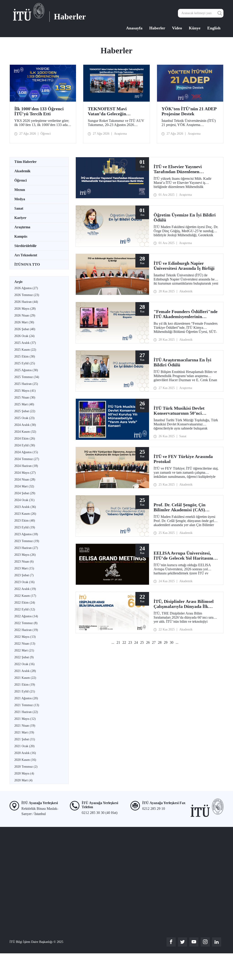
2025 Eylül (24, 363)
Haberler (157, 28)
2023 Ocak (24, 582)
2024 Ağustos (26, 452)
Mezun (19, 190)
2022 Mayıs (25, 636)
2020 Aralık (25, 753)
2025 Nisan (24, 397)
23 (130, 642)
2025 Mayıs (25, 390)
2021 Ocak (24, 746)
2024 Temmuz (26, 459)
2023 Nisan (24, 561)
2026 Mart (24, 322)
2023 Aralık (25, 507)
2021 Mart (24, 732)
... (112, 642)
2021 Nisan (24, 725)
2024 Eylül (24, 445)
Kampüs (20, 236)
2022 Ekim (24, 602)
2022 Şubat (24, 657)
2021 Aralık (25, 671)
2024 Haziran (26, 466)
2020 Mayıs (24, 773)
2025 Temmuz (26, 377)
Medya (19, 199)
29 (165, 642)
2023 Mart (24, 568)
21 (118, 642)
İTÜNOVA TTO (27, 264)
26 (148, 642)
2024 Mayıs (25, 472)
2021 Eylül (24, 691)
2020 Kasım (25, 759)
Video (177, 28)
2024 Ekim (24, 438)
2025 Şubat (24, 411)
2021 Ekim (24, 684)
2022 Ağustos (26, 616)
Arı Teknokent (25, 255)
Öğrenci (20, 180)
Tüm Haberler (25, 162)
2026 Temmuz (26, 295)
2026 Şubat (24, 329)
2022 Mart (24, 650)
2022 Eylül (24, 609)
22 (124, 642)
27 (154, 642)
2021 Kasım (25, 677)
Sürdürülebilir (25, 246)
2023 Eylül (24, 527)
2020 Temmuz (26, 766)
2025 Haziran (26, 384)
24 (136, 642)
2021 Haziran (26, 712)
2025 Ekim (24, 356)
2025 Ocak (24, 418)
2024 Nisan (24, 479)
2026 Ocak (24, 336)
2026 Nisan (24, 315)
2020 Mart (23, 780)
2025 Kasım (25, 349)
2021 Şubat (24, 739)
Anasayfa (134, 28)
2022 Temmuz (26, 623)
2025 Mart (24, 404)
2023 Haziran (26, 548)
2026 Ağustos (26, 288)
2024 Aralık (25, 425)
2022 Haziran (26, 630)
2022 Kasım (25, 595)
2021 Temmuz (26, 705)
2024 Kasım (25, 431)
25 (142, 642)
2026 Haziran (26, 302)
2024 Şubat (24, 493)
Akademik (22, 171)
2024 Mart (24, 486)
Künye (194, 28)
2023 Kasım (25, 513)
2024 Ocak (24, 500)
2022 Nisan (24, 643)
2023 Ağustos (26, 534)
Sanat (18, 208)
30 (171, 642)
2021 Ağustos (26, 698)
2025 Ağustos (26, 370)
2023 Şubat (24, 575)
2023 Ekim (24, 520)
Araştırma (22, 227)
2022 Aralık (25, 589)
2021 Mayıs (25, 718)
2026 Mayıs (25, 308)
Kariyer (20, 218)
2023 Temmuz (26, 541)
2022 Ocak (24, 664)
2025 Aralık (25, 343)
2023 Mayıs (25, 554)
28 (160, 642)
